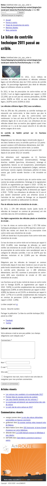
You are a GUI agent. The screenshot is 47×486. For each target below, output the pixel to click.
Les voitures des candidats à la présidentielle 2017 (24, 394)
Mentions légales (12, 27)
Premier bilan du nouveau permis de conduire (22, 397)
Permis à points (11, 22)
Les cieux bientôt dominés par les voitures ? (22, 399)
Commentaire (6, 340)
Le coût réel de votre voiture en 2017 (19, 407)
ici (17, 304)
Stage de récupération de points (17, 25)
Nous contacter (11, 30)
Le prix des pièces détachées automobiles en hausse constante (24, 418)
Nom (3, 362)
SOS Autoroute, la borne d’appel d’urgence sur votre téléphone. (26, 428)
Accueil (8, 20)
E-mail (4, 367)
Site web (4, 372)
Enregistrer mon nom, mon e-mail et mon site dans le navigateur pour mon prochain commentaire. (21, 377)
